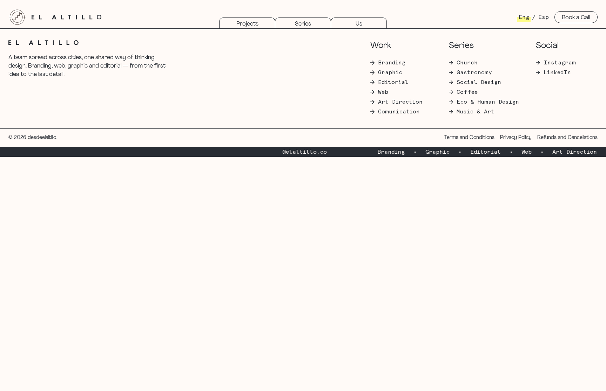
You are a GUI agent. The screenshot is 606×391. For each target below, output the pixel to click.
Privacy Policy (516, 137)
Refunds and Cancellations (567, 137)
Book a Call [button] (576, 18)
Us (359, 24)
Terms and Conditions (469, 137)
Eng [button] (524, 17)
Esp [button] (543, 17)
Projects (247, 24)
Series (303, 24)
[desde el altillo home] (17, 17)
